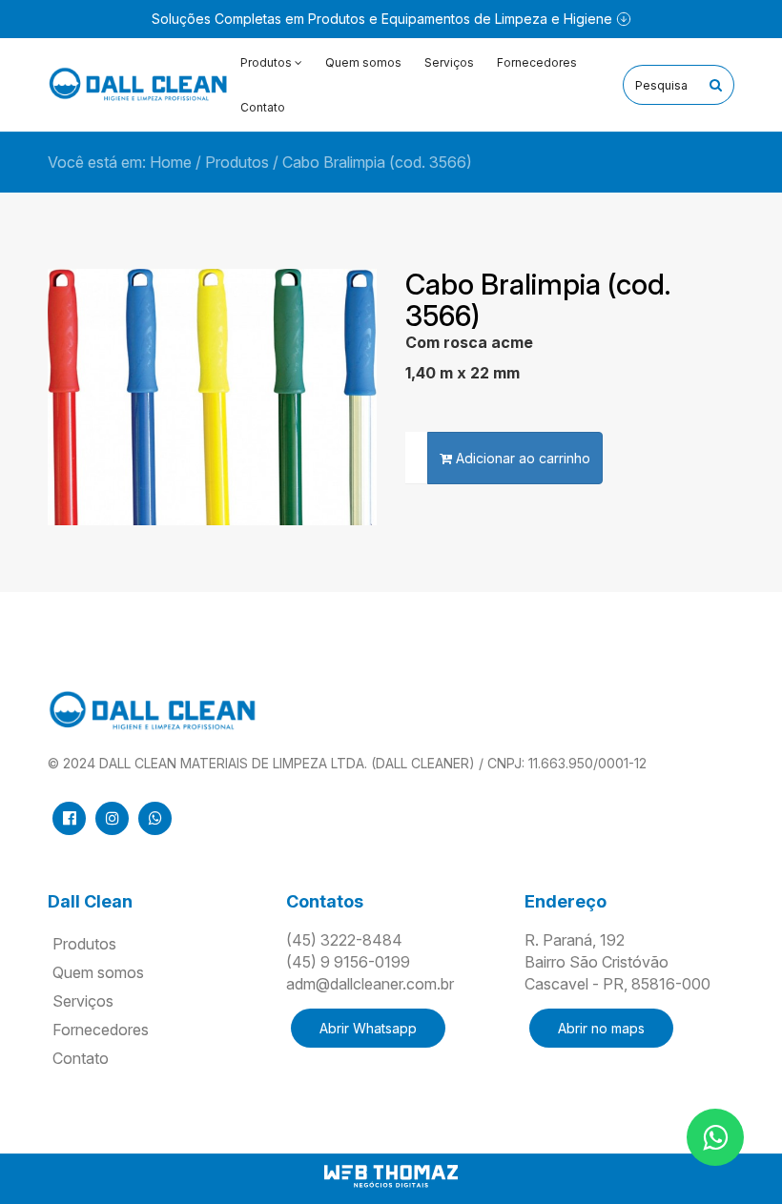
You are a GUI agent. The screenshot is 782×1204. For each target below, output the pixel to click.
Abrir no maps (601, 1028)
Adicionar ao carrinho (521, 458)
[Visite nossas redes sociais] (69, 818)
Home (171, 162)
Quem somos (363, 62)
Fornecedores (537, 62)
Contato (262, 107)
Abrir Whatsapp (368, 1028)
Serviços (449, 62)
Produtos (237, 162)
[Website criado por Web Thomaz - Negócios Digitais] (391, 1184)
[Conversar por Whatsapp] (715, 1137)
